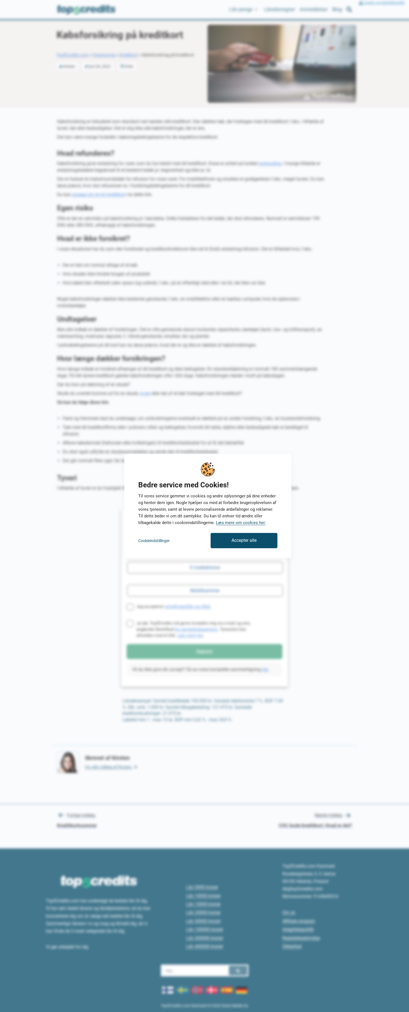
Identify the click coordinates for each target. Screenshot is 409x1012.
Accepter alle (244, 540)
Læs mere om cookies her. (241, 522)
